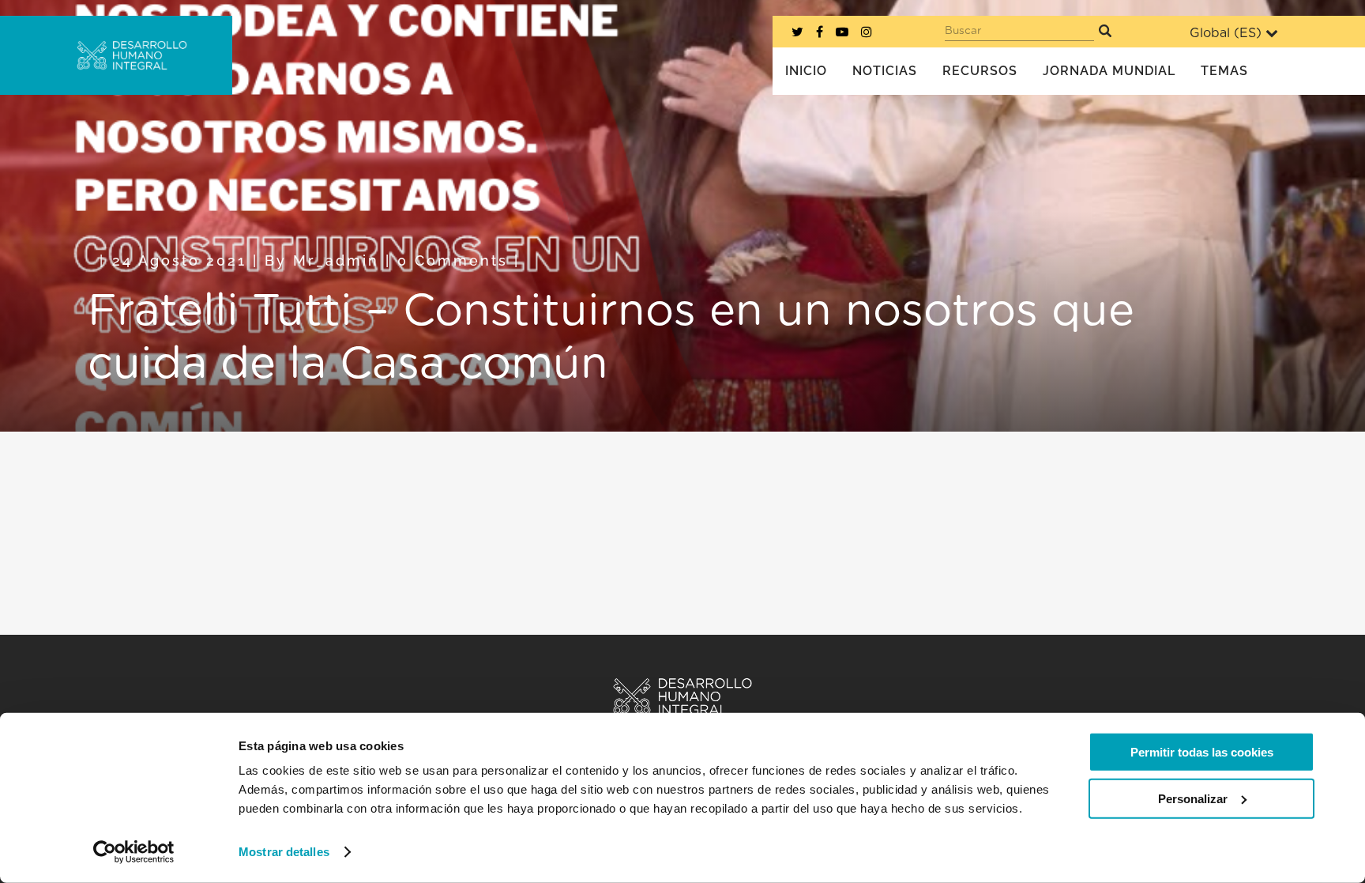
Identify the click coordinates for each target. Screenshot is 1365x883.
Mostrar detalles (284, 851)
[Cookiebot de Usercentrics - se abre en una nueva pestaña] (134, 852)
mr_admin (336, 260)
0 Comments (452, 260)
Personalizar (1193, 798)
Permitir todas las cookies (1201, 752)
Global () (1226, 33)
